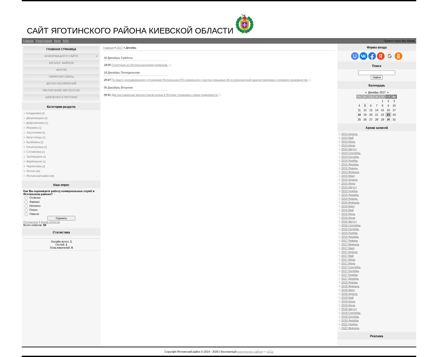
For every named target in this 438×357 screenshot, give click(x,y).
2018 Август (349, 309)
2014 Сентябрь (351, 153)
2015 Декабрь (350, 194)
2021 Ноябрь (349, 324)
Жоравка (32, 127)
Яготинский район (37, 175)
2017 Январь (349, 240)
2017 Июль (348, 263)
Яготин (30, 171)
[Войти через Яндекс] (381, 56)
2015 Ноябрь (349, 191)
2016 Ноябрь (349, 232)
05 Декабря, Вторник (118, 87)
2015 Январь (349, 168)
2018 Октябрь (350, 316)
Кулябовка (33, 142)
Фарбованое (34, 161)
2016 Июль (348, 217)
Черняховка (34, 166)
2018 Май (347, 297)
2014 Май (347, 137)
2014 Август (349, 149)
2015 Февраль (350, 172)
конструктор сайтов (250, 351)
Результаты (30, 222)
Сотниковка (33, 151)
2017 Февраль (350, 244)
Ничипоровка (34, 146)
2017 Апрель (349, 251)
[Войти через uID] (355, 56)
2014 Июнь (348, 141)
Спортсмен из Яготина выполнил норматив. (140, 64)
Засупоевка (34, 132)
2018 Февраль (350, 286)
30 (388, 119)
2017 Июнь (348, 259)
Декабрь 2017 (377, 92)
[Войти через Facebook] (372, 56)
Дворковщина (35, 118)
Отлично (35, 197)
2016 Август (349, 221)
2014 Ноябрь (349, 160)
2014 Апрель (349, 133)
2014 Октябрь (350, 156)
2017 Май (347, 255)
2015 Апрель (349, 179)
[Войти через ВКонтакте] (363, 56)
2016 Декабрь (350, 236)
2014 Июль (348, 145)
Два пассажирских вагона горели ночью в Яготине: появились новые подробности (165, 94)
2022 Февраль (350, 328)
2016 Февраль (350, 202)
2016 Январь (349, 198)
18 (359, 114)
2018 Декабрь (350, 320)
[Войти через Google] (390, 56)
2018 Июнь (348, 301)
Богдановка (33, 113)
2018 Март (348, 290)
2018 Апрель (349, 293)
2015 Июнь (348, 183)
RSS (65, 40)
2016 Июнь (348, 213)
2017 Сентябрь (351, 267)
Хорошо (34, 201)
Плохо (33, 209)
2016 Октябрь (350, 229)
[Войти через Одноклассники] (398, 56)
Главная (28, 40)
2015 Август (349, 187)
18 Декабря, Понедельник (122, 72)
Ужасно (34, 213)
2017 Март (348, 248)
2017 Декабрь (350, 278)
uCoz (270, 351)
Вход (57, 40)
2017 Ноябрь (349, 274)
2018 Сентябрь (351, 312)
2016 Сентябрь (351, 225)
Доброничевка (35, 122)
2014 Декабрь (350, 164)
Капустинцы (34, 137)
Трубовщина (34, 156)
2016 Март (348, 206)
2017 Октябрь (350, 271)
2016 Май (347, 210)
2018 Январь (349, 282)
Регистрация (44, 40)
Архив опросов (50, 222)
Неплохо (35, 205)
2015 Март (348, 175)
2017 (120, 47)
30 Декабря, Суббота (118, 57)
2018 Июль (348, 305)
